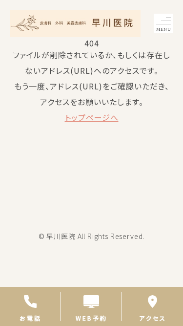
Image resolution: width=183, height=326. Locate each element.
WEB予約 (91, 317)
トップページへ (92, 117)
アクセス (152, 317)
